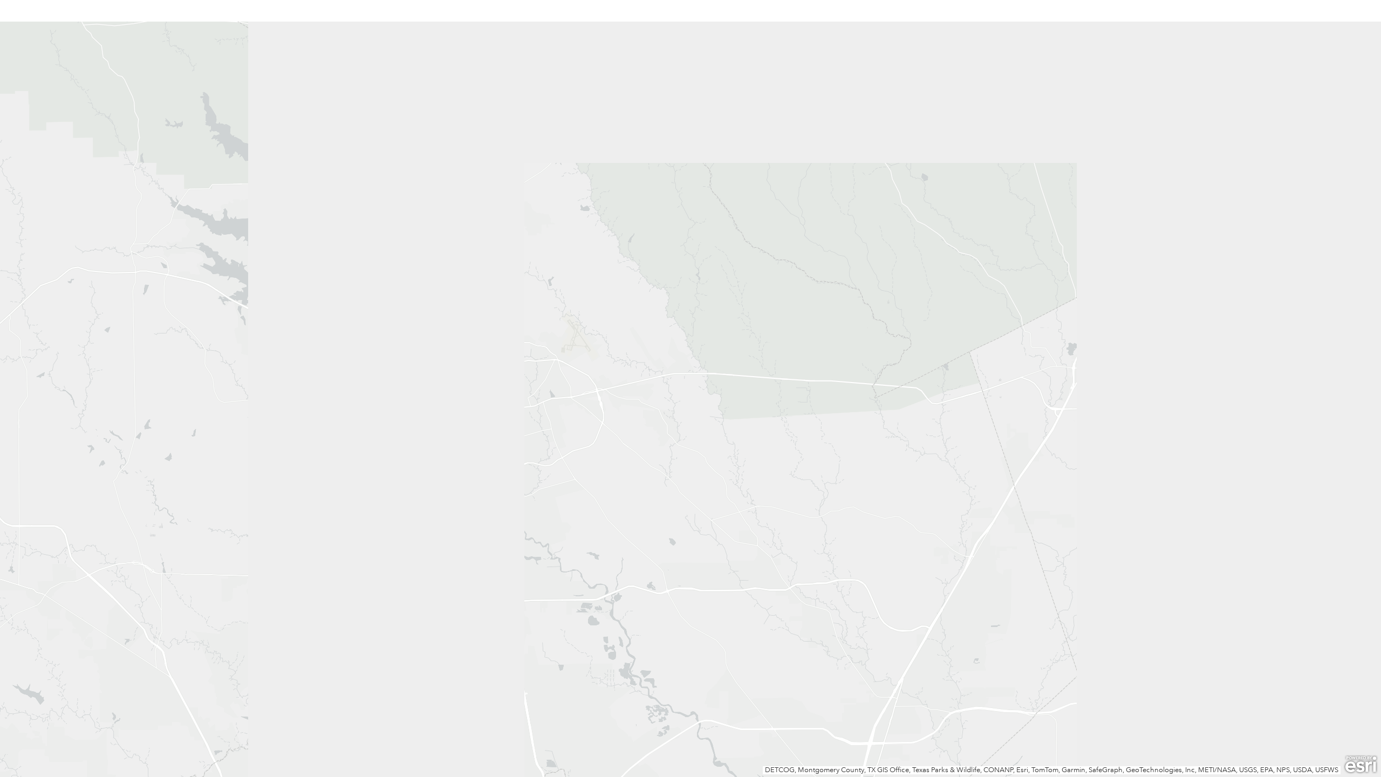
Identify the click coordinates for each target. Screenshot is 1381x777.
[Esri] (1360, 764)
